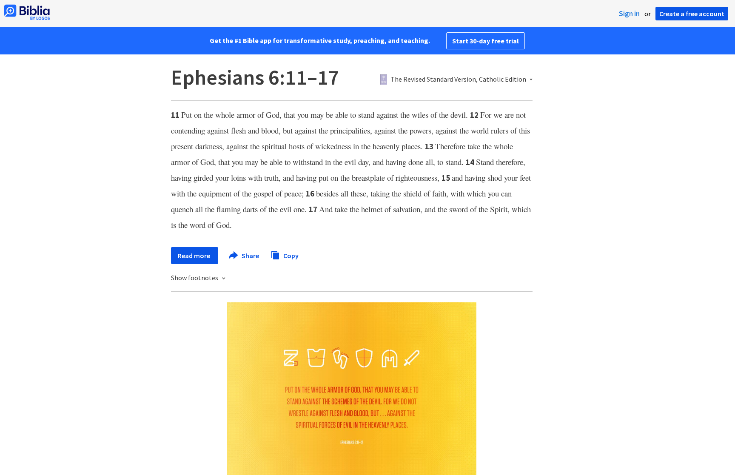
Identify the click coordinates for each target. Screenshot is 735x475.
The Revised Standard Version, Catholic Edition (458, 79)
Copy (290, 255)
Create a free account (691, 13)
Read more (194, 255)
